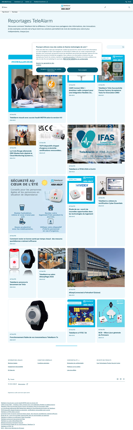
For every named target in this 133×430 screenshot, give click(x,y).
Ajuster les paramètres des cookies (45, 64)
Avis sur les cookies (69, 59)
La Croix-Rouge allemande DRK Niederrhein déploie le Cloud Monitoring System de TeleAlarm (28, 408)
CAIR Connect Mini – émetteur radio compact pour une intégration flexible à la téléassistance (28, 405)
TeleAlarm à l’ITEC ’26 (7, 426)
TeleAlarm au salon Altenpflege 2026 (11, 421)
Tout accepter (82, 70)
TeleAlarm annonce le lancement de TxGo (13, 419)
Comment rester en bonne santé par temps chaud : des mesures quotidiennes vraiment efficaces (29, 414)
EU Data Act (11, 370)
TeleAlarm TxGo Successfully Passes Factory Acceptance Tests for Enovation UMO (24, 406)
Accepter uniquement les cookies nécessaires (51, 70)
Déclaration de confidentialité (75, 363)
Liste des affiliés (71, 370)
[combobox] (120, 7)
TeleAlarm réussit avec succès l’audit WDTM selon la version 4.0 (19, 403)
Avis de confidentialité (81, 59)
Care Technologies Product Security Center (108, 363)
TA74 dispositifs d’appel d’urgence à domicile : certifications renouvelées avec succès (25, 410)
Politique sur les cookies (73, 366)
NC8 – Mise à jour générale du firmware (12, 428)
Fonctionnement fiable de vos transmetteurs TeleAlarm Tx (18, 424)
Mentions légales (12, 363)
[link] (18, 2)
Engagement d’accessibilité (15, 366)
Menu (5, 7)
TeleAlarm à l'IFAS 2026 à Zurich (10, 412)
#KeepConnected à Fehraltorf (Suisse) (12, 423)
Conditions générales (43, 363)
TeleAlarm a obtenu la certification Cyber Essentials (16, 417)
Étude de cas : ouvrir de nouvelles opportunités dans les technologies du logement (25, 415)
